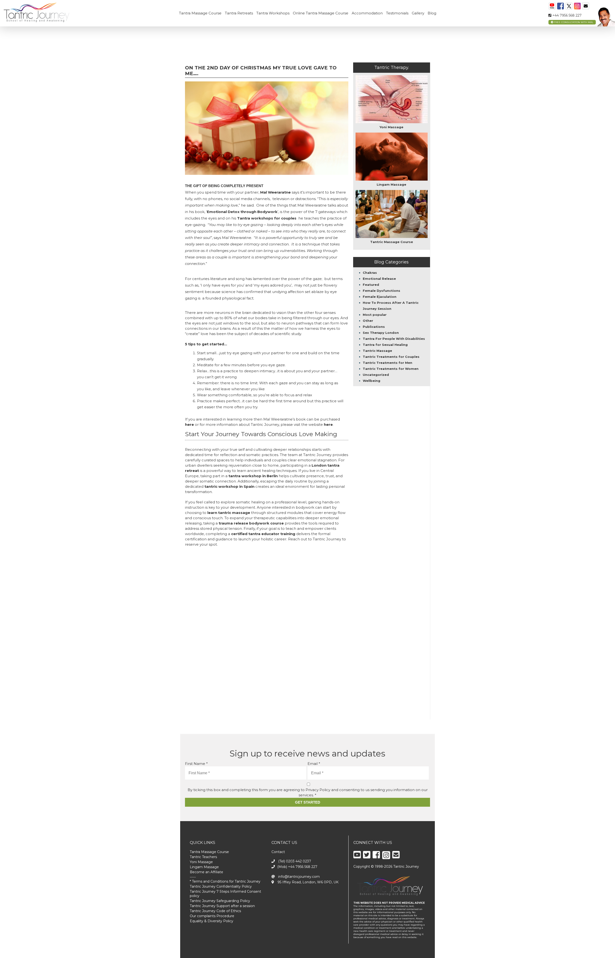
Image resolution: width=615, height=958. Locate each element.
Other (368, 321)
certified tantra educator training (263, 533)
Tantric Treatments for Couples (391, 357)
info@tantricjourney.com (298, 876)
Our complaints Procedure (212, 916)
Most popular (375, 315)
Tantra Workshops (272, 13)
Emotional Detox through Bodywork (242, 211)
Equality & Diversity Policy (211, 921)
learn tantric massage (228, 512)
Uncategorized (376, 375)
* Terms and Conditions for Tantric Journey (225, 881)
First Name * (196, 763)
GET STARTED (307, 802)
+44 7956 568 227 (566, 15)
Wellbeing (371, 381)
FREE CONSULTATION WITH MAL (573, 22)
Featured (371, 285)
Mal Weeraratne (275, 192)
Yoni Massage (201, 862)
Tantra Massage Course (200, 13)
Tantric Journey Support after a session (222, 906)
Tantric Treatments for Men (387, 363)
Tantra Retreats (239, 13)
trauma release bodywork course (251, 523)
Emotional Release (379, 279)
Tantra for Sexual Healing (385, 345)
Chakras (370, 273)
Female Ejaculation (379, 297)
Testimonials (397, 13)
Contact (278, 852)
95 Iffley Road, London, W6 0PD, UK (307, 882)
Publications (374, 327)
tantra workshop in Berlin (253, 476)
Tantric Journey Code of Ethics (215, 911)
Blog (432, 13)
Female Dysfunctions (381, 291)
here (189, 424)
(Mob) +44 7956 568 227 (297, 867)
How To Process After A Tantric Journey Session (390, 306)
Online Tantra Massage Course (320, 13)
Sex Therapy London (381, 333)
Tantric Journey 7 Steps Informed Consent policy (225, 893)
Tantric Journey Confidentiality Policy (221, 886)
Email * (314, 763)
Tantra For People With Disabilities (394, 339)
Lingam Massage (204, 867)
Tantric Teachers (203, 857)
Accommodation (367, 13)
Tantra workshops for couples (266, 218)
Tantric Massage (377, 351)
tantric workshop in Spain (229, 486)
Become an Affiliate (206, 872)
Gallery (418, 13)
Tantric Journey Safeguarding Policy (220, 901)
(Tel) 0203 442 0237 (294, 861)
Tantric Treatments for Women (390, 369)
